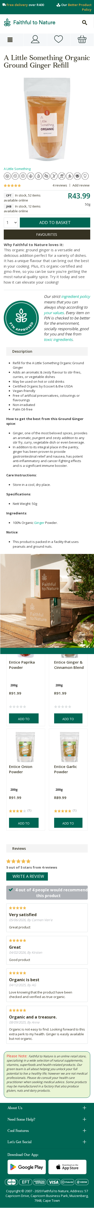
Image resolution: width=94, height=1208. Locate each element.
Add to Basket (24, 720)
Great (15, 947)
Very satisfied (23, 914)
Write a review (28, 876)
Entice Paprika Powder (22, 665)
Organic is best (24, 979)
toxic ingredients (58, 339)
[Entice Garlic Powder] (69, 746)
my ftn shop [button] (58, 40)
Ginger (39, 522)
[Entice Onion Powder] (25, 746)
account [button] (35, 40)
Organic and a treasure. (33, 1017)
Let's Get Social (20, 1142)
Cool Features (18, 1131)
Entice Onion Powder (20, 769)
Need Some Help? (21, 1120)
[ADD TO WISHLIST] (47, 235)
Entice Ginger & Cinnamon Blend (69, 665)
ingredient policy (75, 296)
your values (54, 312)
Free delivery (17, 5)
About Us (15, 1108)
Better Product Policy (79, 7)
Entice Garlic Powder (65, 769)
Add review (80, 185)
